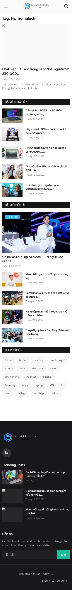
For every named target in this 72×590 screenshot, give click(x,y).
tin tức (8, 360)
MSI (52, 385)
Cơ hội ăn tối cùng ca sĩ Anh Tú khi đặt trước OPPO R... (32, 259)
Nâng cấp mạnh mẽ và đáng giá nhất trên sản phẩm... (46, 313)
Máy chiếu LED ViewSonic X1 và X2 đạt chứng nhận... (45, 130)
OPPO (53, 368)
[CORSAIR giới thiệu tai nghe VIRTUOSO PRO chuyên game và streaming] (12, 190)
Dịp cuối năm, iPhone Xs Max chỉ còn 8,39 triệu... (46, 168)
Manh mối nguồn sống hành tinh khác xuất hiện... (47, 511)
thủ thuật (31, 376)
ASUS (22, 368)
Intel (7, 393)
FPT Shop (38, 393)
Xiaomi (9, 368)
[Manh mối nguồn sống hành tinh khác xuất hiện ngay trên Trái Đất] (12, 514)
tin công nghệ (57, 360)
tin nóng (38, 360)
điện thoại (37, 368)
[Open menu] (5, 6)
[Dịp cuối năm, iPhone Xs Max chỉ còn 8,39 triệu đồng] (12, 171)
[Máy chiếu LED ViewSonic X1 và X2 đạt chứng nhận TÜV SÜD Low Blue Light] (12, 134)
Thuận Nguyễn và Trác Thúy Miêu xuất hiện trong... (47, 332)
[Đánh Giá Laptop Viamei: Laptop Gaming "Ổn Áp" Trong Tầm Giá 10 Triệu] (12, 477)
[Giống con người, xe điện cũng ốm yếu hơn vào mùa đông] (12, 496)
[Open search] (66, 6)
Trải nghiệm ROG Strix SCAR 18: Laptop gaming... (44, 112)
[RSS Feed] (6, 452)
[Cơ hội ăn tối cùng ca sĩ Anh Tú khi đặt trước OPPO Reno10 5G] (36, 232)
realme (54, 393)
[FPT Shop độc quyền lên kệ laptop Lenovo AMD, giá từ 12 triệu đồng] (12, 153)
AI (62, 385)
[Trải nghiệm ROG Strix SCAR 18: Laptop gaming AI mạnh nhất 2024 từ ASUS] (12, 115)
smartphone (12, 376)
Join (63, 554)
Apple (25, 385)
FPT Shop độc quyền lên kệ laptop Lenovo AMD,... (45, 149)
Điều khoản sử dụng (54, 580)
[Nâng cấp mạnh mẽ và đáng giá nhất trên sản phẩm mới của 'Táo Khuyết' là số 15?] (12, 317)
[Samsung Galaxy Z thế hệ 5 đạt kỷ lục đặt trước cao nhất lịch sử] (12, 298)
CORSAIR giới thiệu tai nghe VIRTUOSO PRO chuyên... (42, 186)
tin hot (23, 360)
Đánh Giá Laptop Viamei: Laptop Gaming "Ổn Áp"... (45, 473)
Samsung (10, 385)
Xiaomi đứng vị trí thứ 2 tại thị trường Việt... (46, 276)
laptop (39, 385)
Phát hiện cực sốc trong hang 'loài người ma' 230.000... (35, 71)
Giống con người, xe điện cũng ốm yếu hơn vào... (45, 492)
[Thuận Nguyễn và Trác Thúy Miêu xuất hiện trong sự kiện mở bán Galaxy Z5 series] (12, 335)
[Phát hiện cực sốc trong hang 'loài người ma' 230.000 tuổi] (36, 44)
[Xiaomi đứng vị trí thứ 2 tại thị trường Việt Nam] (12, 279)
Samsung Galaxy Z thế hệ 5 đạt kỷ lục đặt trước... (47, 294)
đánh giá (21, 393)
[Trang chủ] (36, 6)
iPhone (47, 376)
